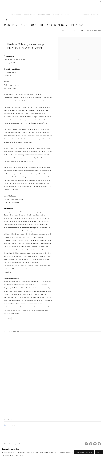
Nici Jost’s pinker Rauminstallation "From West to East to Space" (27, 167)
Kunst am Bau (66, 15)
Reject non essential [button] (84, 452)
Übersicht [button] (78, 30)
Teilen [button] (8, 318)
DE (96, 1)
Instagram (90, 444)
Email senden (99, 444)
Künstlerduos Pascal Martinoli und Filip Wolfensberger (28, 183)
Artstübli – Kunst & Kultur (18, 7)
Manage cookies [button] (17, 443)
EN (100, 1)
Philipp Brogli (8, 85)
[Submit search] (6, 19)
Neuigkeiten (16, 15)
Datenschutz (7, 443)
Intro (6, 15)
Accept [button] (98, 452)
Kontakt (94, 15)
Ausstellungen (43, 15)
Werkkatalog (29, 15)
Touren (56, 15)
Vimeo (95, 444)
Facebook (86, 444)
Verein (86, 15)
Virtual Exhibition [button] (93, 30)
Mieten (78, 15)
